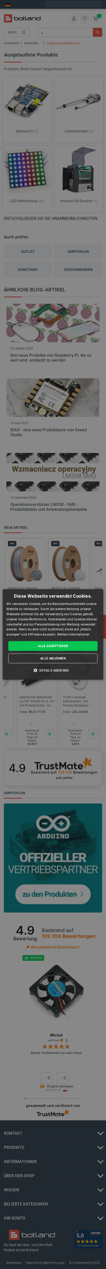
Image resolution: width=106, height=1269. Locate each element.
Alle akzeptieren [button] (53, 646)
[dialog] (53, 634)
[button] (53, 670)
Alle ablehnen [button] (53, 658)
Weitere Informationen (73, 634)
